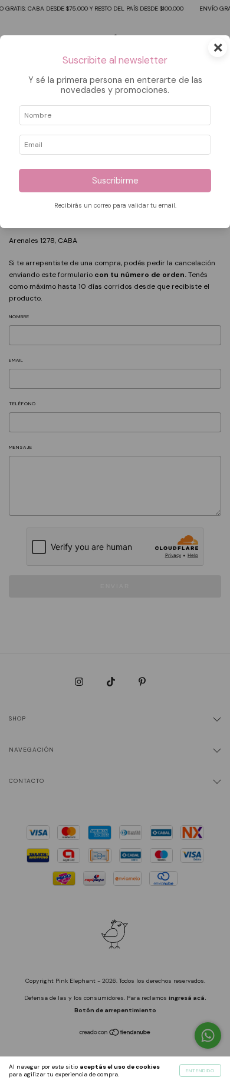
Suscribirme (115, 180)
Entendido (200, 1070)
